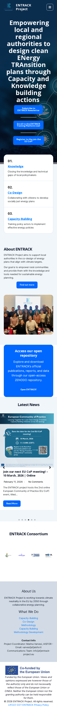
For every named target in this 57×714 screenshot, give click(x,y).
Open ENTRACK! (28, 389)
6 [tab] (34, 519)
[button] (28, 109)
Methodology (28, 625)
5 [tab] (31, 519)
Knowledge (15, 166)
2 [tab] (22, 519)
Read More (11, 503)
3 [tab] (25, 519)
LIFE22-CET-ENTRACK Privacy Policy (28, 704)
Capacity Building (28, 628)
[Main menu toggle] (50, 7)
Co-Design (15, 192)
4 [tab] (28, 519)
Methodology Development (28, 632)
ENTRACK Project (23, 7)
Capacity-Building (20, 219)
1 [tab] (19, 519)
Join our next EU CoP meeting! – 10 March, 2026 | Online (25, 473)
